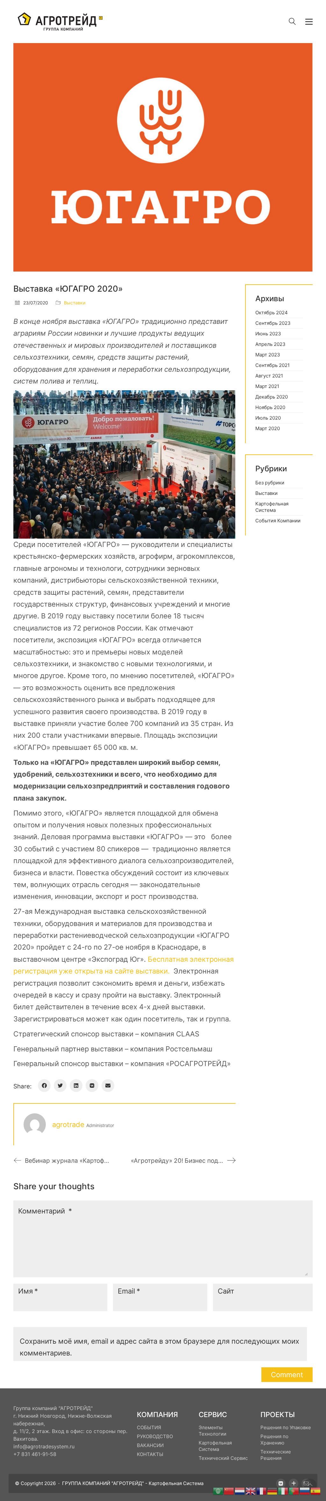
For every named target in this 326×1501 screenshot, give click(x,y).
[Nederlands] (240, 1491)
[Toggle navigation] (309, 21)
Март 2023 (267, 355)
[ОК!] (293, 1483)
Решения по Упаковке (285, 1427)
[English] (250, 1491)
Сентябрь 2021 (272, 365)
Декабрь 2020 (271, 397)
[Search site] (292, 22)
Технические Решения (275, 1455)
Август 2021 (269, 376)
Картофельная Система (271, 507)
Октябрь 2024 (271, 313)
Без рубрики (269, 483)
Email (129, 1291)
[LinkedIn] (76, 1085)
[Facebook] (44, 1085)
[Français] (261, 1491)
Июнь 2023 (268, 334)
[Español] (315, 1491)
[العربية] (218, 1491)
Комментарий (45, 1211)
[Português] (294, 1491)
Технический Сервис (223, 1458)
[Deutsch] (272, 1491)
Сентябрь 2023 (273, 323)
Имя (28, 1291)
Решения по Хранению (274, 1439)
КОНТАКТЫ (150, 1454)
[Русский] (305, 1491)
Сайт (226, 1291)
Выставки (74, 302)
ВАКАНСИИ (150, 1445)
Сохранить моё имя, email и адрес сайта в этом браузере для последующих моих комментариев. (159, 1347)
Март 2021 (267, 386)
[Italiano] (283, 1491)
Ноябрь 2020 (270, 407)
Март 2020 (267, 428)
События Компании (278, 521)
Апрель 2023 (270, 344)
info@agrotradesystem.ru (43, 1446)
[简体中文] (229, 1491)
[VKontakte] (92, 1085)
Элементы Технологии (212, 1430)
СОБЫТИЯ (149, 1427)
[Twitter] (60, 1085)
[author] (35, 1124)
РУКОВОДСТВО (155, 1436)
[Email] (108, 1085)
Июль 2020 (268, 418)
